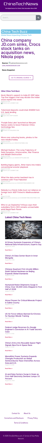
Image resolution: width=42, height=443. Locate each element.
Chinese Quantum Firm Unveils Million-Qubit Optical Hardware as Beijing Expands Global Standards (22, 271)
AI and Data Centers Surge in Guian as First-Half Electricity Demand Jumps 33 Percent (22, 376)
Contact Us (16, 413)
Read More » (9, 250)
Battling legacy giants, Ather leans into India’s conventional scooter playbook (21, 166)
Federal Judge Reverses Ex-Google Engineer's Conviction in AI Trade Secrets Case (23, 329)
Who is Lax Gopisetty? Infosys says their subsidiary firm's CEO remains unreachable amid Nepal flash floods (20, 207)
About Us (27, 413)
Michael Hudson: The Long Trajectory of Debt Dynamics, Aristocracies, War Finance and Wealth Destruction (20, 152)
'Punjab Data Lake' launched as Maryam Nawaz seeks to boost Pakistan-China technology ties (18, 125)
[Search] (38, 17)
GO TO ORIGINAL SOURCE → (21, 78)
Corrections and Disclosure (14, 418)
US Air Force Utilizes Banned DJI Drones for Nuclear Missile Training (23, 315)
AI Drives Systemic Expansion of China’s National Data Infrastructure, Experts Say (23, 243)
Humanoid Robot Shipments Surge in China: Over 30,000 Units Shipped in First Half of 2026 (23, 287)
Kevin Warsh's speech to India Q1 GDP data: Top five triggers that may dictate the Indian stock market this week (20, 97)
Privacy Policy (33, 418)
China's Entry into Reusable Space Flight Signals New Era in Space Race (23, 344)
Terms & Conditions (21, 423)
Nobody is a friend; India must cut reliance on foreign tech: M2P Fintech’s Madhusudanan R (21, 192)
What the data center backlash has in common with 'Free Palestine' (17, 178)
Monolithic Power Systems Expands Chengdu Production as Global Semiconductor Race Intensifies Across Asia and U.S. (22, 359)
